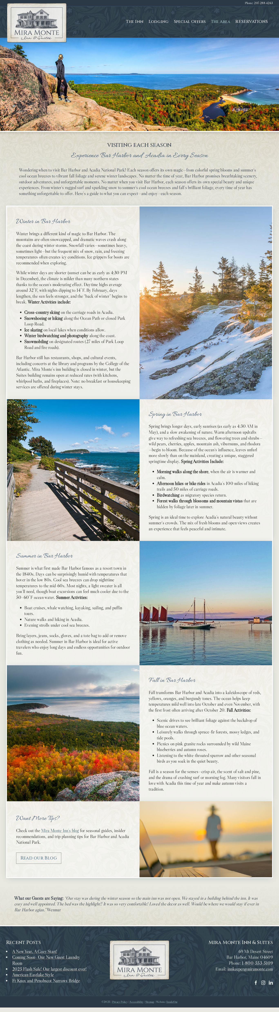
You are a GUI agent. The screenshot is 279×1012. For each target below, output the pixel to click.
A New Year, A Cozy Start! (34, 951)
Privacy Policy (120, 1002)
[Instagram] (263, 983)
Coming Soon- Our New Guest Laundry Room (46, 960)
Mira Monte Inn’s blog (60, 830)
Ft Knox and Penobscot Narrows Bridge (46, 980)
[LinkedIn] (271, 983)
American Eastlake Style (33, 974)
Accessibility (136, 1002)
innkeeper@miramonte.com (250, 969)
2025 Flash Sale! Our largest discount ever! (49, 969)
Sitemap (149, 1002)
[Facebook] (256, 983)
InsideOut (171, 1002)
